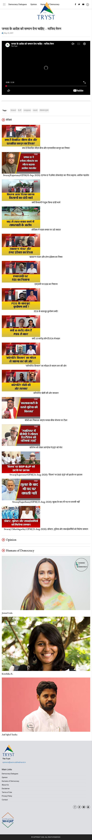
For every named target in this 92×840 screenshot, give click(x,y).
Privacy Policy (7, 796)
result (35, 110)
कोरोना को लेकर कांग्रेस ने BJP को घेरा (46, 447)
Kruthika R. (7, 673)
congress (27, 110)
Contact (5, 800)
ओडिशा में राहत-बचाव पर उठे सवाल (46, 229)
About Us (5, 785)
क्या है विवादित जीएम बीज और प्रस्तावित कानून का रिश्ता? (46, 148)
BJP (19, 110)
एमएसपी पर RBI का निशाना (46, 284)
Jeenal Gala (7, 612)
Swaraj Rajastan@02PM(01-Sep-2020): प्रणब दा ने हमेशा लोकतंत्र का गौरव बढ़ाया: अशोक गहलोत (46, 175)
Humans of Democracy (20, 550)
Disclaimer (6, 789)
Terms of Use (7, 792)
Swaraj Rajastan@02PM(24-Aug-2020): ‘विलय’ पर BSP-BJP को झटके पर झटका (46, 474)
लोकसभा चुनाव (44, 110)
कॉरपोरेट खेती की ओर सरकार (46, 393)
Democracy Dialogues (17, 4)
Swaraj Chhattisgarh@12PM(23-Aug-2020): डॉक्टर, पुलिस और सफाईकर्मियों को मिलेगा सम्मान (46, 529)
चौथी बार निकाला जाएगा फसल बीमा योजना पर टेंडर (46, 420)
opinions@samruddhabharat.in (14, 762)
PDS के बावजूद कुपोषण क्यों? (46, 311)
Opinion (33, 4)
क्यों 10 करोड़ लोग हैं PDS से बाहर (46, 338)
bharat (13, 110)
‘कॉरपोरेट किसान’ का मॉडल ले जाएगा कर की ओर (46, 365)
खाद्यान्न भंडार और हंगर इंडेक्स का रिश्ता (46, 256)
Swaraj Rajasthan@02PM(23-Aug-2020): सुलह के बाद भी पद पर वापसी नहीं (46, 501)
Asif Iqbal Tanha (9, 734)
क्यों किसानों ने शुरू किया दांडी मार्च (46, 202)
